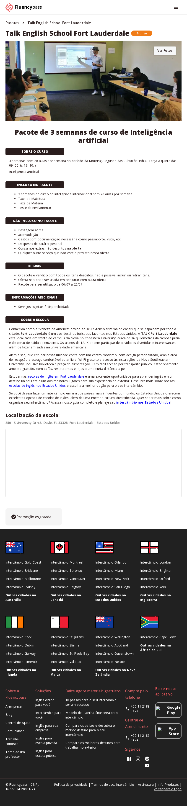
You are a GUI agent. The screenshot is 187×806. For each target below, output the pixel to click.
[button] (141, 33)
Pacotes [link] (12, 22)
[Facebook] (129, 760)
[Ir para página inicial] (25, 7)
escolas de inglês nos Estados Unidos (37, 385)
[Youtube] (147, 767)
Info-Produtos (168, 784)
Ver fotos (164, 50)
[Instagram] (138, 760)
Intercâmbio (125, 784)
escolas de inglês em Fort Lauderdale (56, 376)
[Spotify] (147, 760)
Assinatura (146, 784)
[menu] (176, 7)
